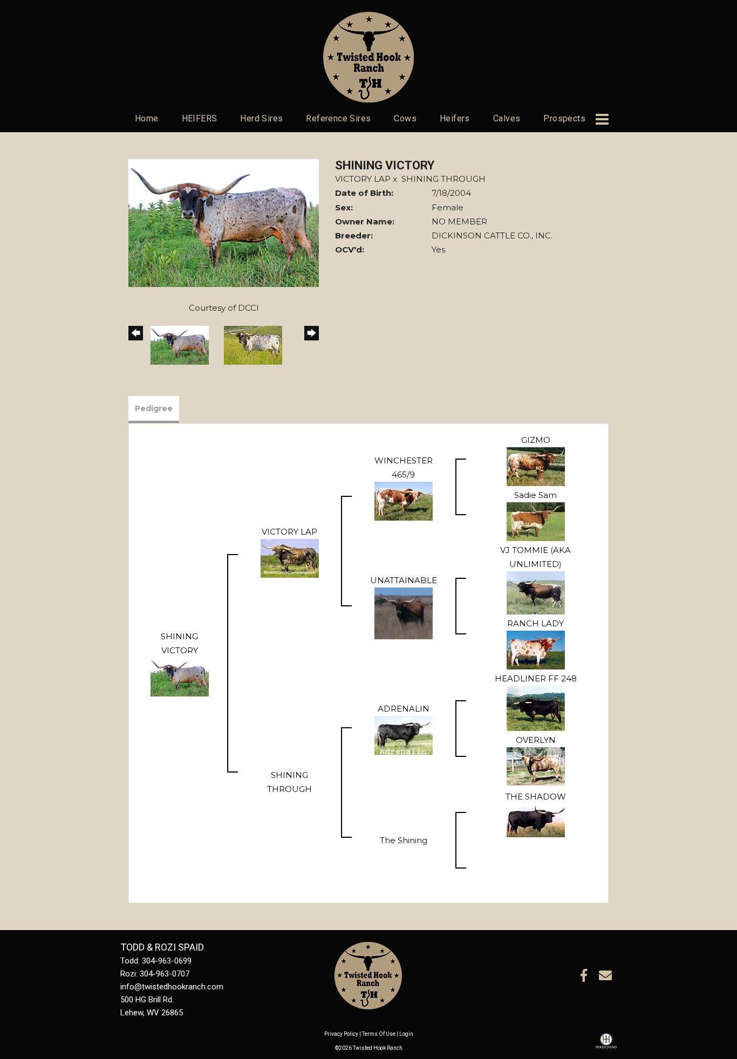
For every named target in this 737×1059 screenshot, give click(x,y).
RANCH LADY (535, 623)
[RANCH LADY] (536, 649)
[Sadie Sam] (536, 521)
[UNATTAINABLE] (403, 612)
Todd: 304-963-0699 (156, 961)
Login (406, 1034)
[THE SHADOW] (536, 820)
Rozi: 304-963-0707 (154, 974)
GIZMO (535, 440)
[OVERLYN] (536, 765)
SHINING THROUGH (443, 179)
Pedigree (154, 408)
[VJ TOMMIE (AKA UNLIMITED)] (536, 592)
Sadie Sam (535, 495)
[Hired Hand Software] (606, 1046)
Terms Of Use (378, 1034)
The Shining (403, 840)
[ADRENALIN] (403, 734)
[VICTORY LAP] (290, 557)
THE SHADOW (536, 796)
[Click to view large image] (223, 222)
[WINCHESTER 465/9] (403, 500)
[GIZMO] (536, 466)
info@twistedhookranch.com (171, 987)
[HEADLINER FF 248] (536, 707)
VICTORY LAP (363, 179)
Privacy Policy (341, 1034)
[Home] (368, 975)
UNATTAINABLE (403, 580)
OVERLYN (536, 740)
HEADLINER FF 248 (536, 678)
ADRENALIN (403, 708)
